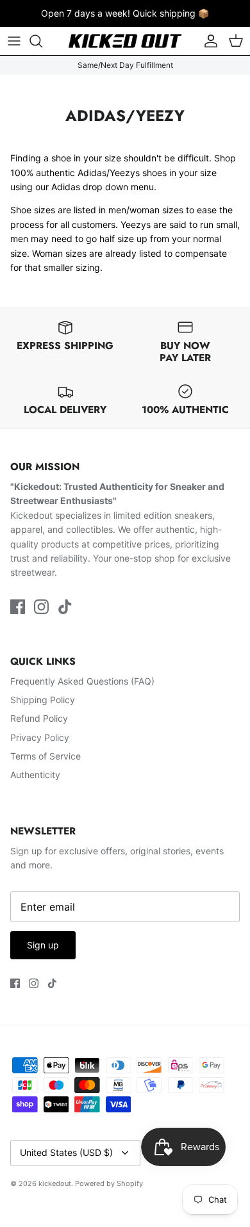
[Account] (208, 41)
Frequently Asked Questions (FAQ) (82, 681)
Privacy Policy (39, 737)
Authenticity (35, 774)
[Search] (42, 41)
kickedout (54, 1183)
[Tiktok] (65, 606)
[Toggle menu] (14, 41)
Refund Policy (39, 718)
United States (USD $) (66, 1152)
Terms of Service (45, 756)
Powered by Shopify (109, 1183)
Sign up (43, 944)
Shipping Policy (42, 699)
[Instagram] (41, 606)
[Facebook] (17, 606)
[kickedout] (125, 41)
